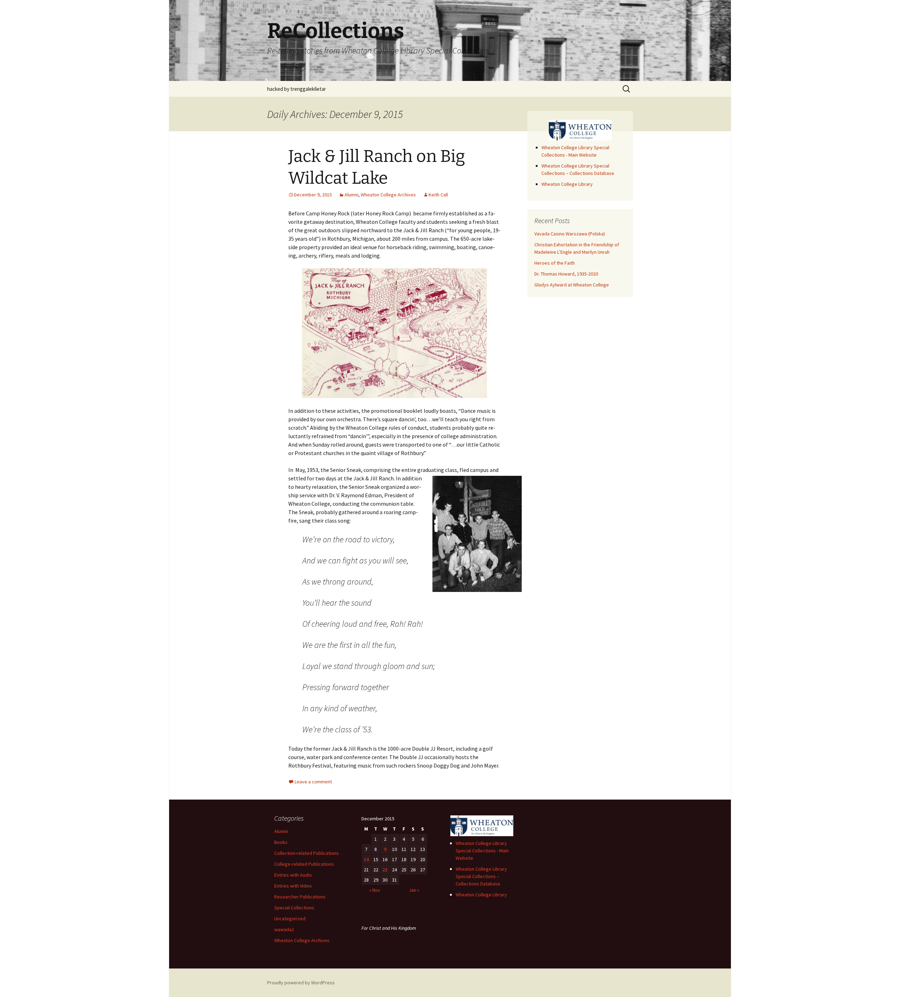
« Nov (374, 890)
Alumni (351, 194)
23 (384, 869)
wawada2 (284, 929)
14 (366, 859)
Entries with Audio (293, 875)
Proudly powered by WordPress (301, 982)
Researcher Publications (300, 897)
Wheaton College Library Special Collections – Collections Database (481, 876)
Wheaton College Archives (388, 194)
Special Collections (294, 907)
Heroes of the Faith (554, 263)
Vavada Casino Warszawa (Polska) (569, 234)
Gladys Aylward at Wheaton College (571, 285)
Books (281, 842)
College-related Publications (304, 864)
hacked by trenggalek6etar (296, 89)
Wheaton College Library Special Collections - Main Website (482, 850)
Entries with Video (293, 886)
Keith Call (438, 194)
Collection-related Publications (306, 853)
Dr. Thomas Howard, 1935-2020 (566, 274)
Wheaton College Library (567, 184)
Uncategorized (290, 918)
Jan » (414, 890)
